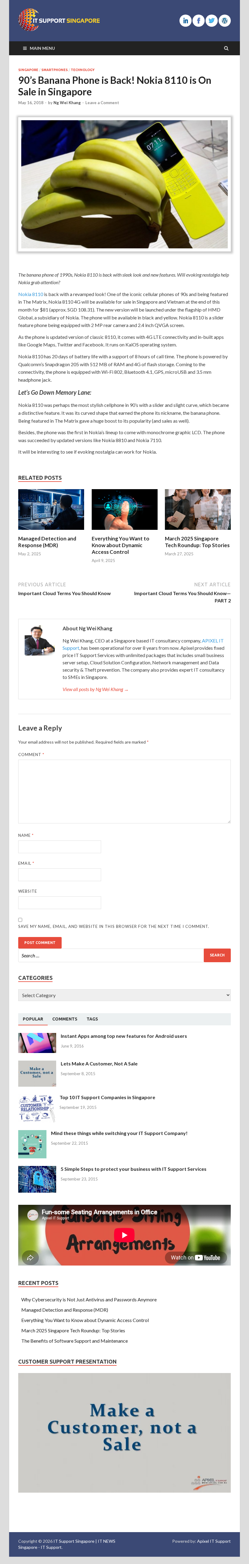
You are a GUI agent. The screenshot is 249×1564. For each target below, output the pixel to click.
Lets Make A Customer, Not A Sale (99, 1063)
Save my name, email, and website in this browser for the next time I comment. (113, 926)
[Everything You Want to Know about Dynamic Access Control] (125, 531)
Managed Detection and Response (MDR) (47, 541)
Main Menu (42, 48)
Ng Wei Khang (67, 102)
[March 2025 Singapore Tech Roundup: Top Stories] (198, 531)
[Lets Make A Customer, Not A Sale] (37, 1064)
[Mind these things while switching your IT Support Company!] (32, 1133)
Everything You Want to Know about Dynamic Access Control (120, 545)
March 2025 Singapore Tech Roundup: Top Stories (197, 541)
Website (27, 891)
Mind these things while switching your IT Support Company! (119, 1133)
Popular (33, 1019)
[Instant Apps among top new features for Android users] (37, 1036)
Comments (64, 1019)
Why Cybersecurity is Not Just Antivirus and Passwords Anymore (89, 1299)
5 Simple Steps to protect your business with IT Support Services (133, 1169)
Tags (92, 1019)
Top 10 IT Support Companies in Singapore (107, 1097)
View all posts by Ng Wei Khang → (96, 689)
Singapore (28, 70)
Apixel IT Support (214, 1541)
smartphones (54, 70)
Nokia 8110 (30, 294)
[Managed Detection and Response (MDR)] (51, 531)
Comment (31, 754)
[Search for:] (124, 955)
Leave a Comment (102, 102)
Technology (82, 70)
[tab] (33, 1019)
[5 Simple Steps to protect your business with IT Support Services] (37, 1169)
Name (26, 835)
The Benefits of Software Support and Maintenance (74, 1341)
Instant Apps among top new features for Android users (124, 1036)
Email (26, 863)
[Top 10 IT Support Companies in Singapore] (36, 1098)
